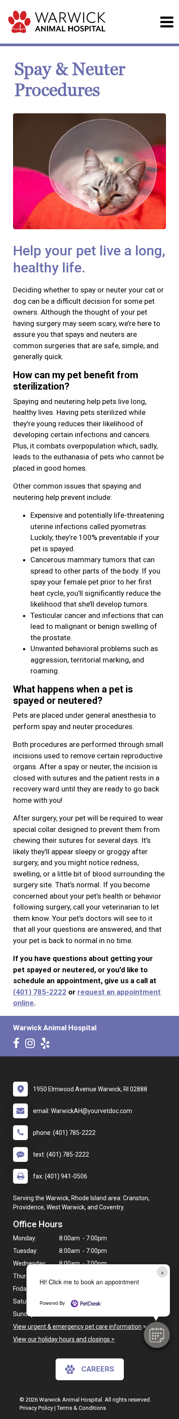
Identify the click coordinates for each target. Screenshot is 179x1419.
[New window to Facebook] (18, 1045)
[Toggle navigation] (166, 22)
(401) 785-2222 (39, 992)
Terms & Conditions (81, 1408)
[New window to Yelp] (47, 1045)
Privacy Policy (36, 1408)
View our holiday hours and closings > (64, 1339)
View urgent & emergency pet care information (77, 1326)
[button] (157, 1335)
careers (97, 1369)
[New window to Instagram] (32, 1045)
